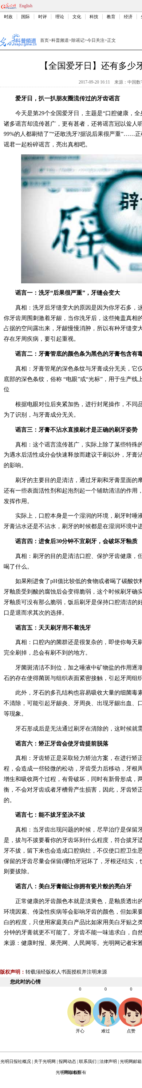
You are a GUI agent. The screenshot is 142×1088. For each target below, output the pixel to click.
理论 (59, 16)
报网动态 (67, 1061)
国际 (25, 16)
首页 (44, 40)
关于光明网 (45, 1061)
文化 (76, 16)
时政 (8, 16)
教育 (111, 16)
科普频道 (60, 40)
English (25, 5)
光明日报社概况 (15, 1061)
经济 (128, 16)
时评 (42, 16)
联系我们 (87, 1061)
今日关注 (95, 40)
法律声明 (108, 1061)
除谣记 (77, 40)
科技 (94, 16)
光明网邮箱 (131, 1061)
